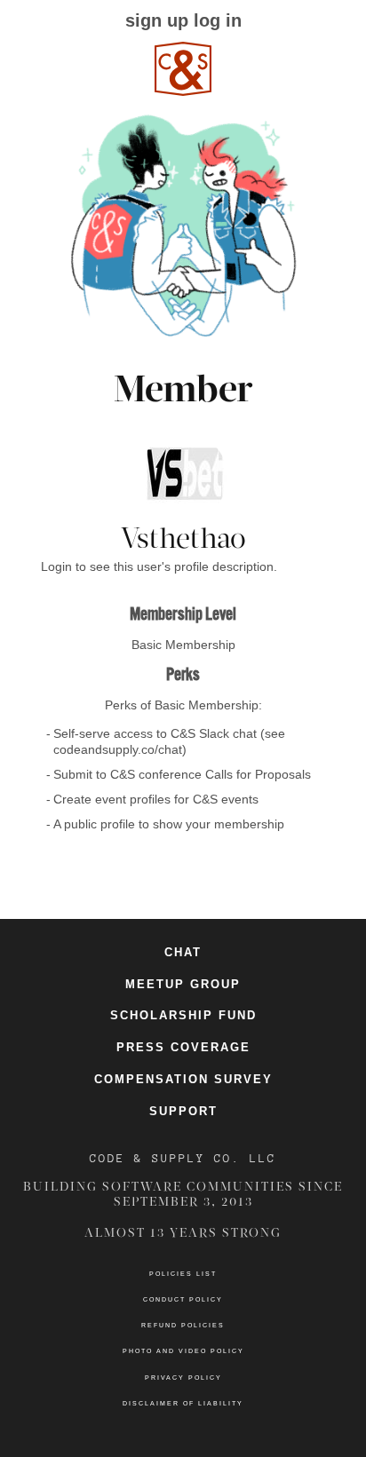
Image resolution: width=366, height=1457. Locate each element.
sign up (156, 20)
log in (218, 20)
